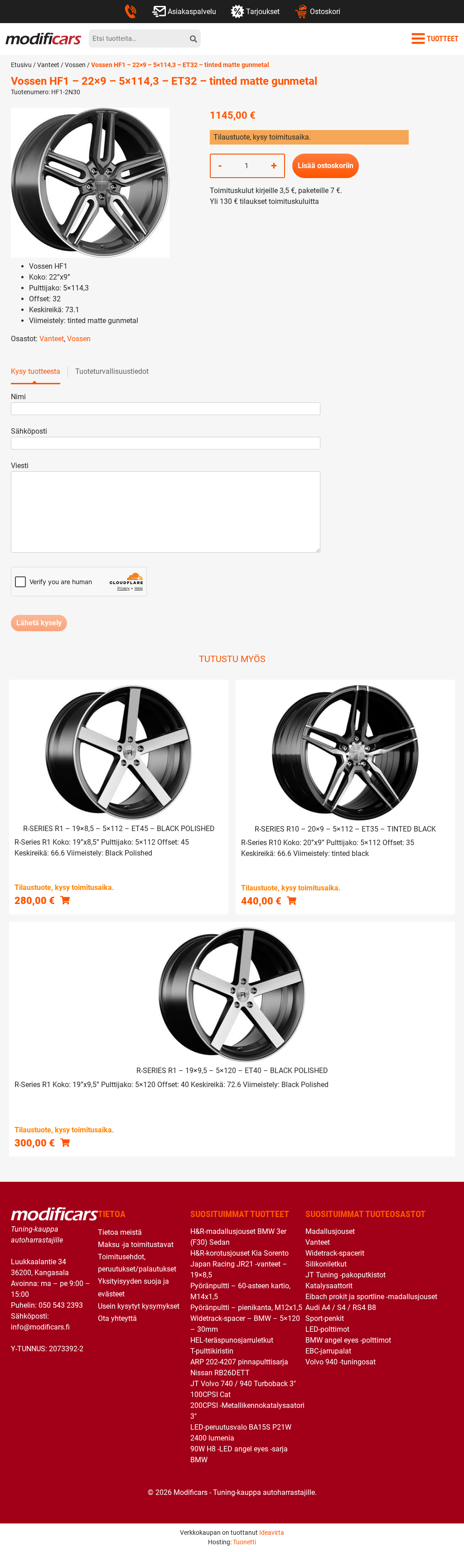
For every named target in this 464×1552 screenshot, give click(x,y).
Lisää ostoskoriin (325, 165)
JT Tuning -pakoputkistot (345, 1275)
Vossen (75, 64)
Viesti (20, 465)
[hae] (193, 38)
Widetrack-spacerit (334, 1253)
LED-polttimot (327, 1329)
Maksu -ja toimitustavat (136, 1244)
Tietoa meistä (120, 1232)
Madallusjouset (330, 1231)
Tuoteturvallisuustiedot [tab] (112, 371)
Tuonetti (244, 1542)
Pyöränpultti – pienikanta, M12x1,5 (246, 1307)
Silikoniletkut (326, 1264)
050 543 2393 (61, 1305)
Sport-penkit (324, 1318)
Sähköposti (29, 431)
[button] (65, 900)
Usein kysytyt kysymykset (138, 1306)
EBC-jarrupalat (328, 1351)
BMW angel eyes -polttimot (348, 1340)
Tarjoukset (263, 11)
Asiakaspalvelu (192, 11)
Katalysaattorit (329, 1285)
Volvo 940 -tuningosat (340, 1362)
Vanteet (48, 64)
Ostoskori (325, 11)
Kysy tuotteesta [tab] (35, 371)
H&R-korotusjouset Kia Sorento (239, 1253)
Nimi (18, 396)
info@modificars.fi (40, 1327)
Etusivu (21, 64)
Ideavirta (271, 1532)
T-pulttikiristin (211, 1351)
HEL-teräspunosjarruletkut (231, 1340)
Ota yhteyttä (117, 1318)
